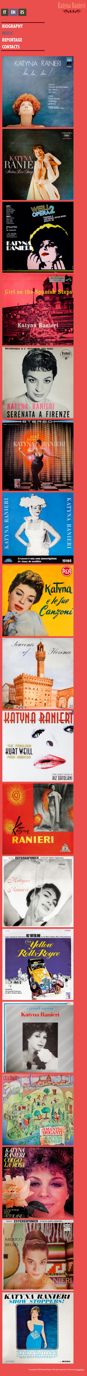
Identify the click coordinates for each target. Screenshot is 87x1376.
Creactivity (80, 1369)
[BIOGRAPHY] (15, 26)
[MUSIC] (10, 33)
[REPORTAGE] (15, 40)
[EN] (13, 12)
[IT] (4, 12)
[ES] (22, 12)
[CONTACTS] (10, 46)
